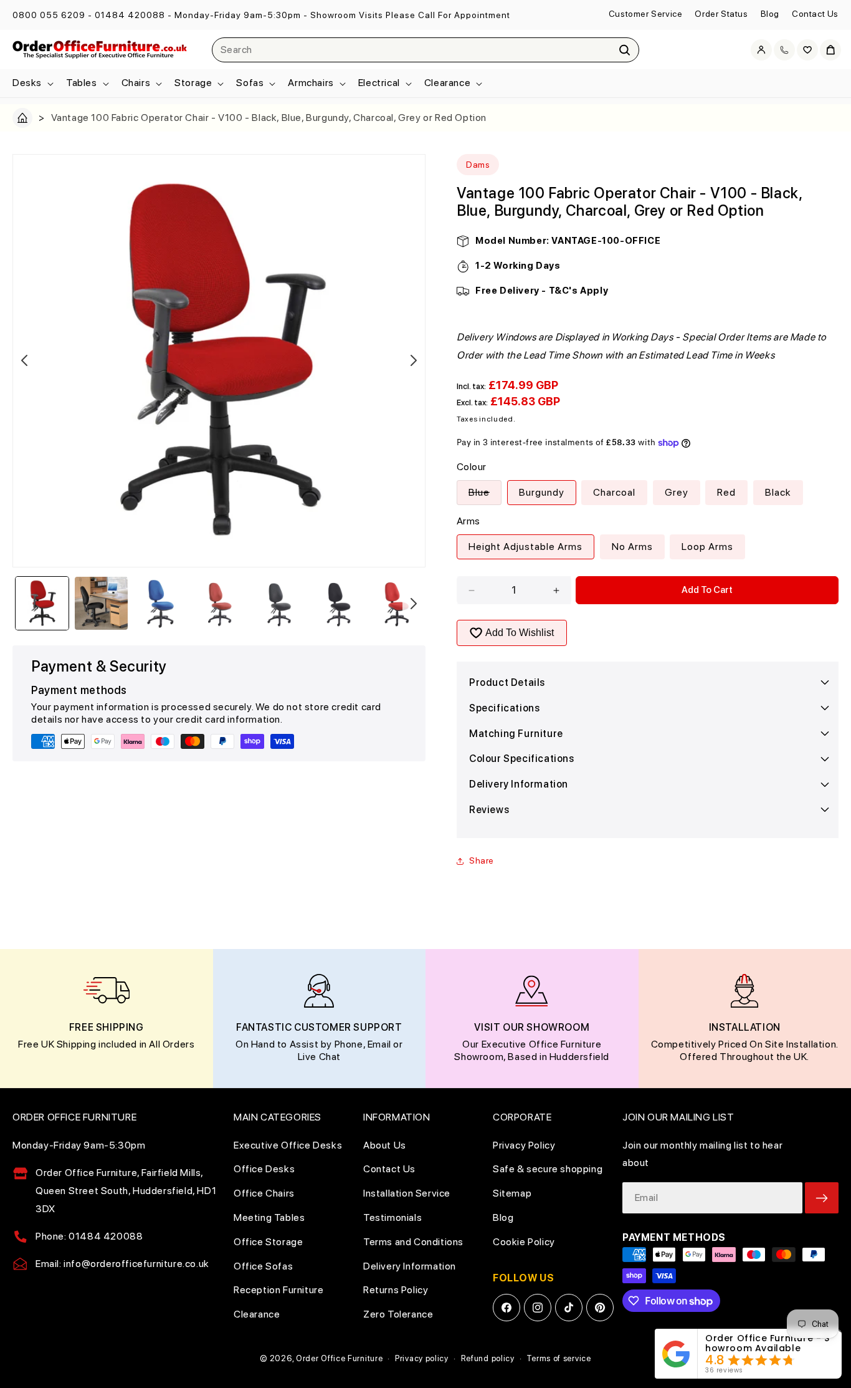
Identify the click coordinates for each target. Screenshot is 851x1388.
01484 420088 (130, 15)
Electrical (379, 83)
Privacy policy (422, 1358)
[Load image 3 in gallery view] (160, 603)
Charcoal (614, 492)
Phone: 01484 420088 (89, 1236)
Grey (676, 492)
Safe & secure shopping (547, 1169)
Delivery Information (409, 1266)
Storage (193, 83)
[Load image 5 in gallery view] (279, 603)
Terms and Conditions (413, 1242)
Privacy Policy (524, 1145)
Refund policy (488, 1358)
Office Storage (268, 1242)
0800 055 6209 (48, 15)
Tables (81, 83)
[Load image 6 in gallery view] (338, 603)
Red (726, 492)
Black (778, 492)
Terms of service (558, 1358)
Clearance (447, 83)
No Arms (632, 546)
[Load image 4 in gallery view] (220, 603)
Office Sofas (263, 1266)
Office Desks (264, 1169)
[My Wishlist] (807, 49)
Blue (485, 495)
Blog (770, 14)
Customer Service (646, 14)
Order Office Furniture (339, 1358)
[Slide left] (24, 360)
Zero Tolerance (398, 1314)
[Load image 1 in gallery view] (42, 603)
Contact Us (815, 14)
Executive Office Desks (288, 1145)
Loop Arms (707, 546)
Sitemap (512, 1193)
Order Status (721, 14)
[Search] (625, 50)
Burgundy (541, 492)
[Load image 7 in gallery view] (397, 603)
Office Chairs (264, 1193)
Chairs (136, 83)
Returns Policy (395, 1290)
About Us (384, 1145)
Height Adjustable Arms (525, 546)
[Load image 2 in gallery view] (101, 603)
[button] (32, 83)
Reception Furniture (278, 1290)
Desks (27, 83)
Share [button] (481, 860)
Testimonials (392, 1217)
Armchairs (310, 83)
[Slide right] (413, 360)
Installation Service (406, 1193)
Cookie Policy (524, 1242)
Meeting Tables (269, 1217)
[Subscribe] (822, 1197)
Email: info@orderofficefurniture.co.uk (122, 1264)
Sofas (250, 83)
